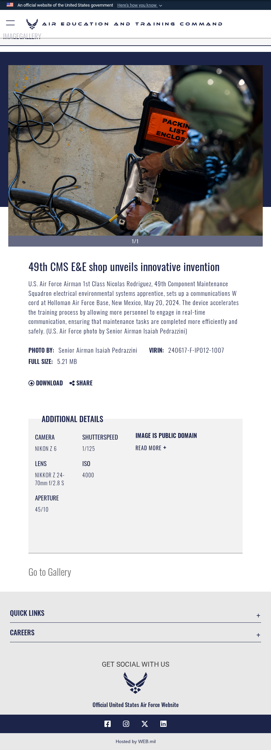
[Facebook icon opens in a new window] (108, 724)
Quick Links (27, 613)
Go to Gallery (49, 571)
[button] (140, 5)
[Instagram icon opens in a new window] (126, 724)
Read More (149, 448)
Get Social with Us (135, 664)
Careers (22, 632)
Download (48, 382)
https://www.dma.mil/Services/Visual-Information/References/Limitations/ (176, 531)
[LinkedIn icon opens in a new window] (163, 724)
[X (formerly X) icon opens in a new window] (145, 724)
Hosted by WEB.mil (136, 741)
